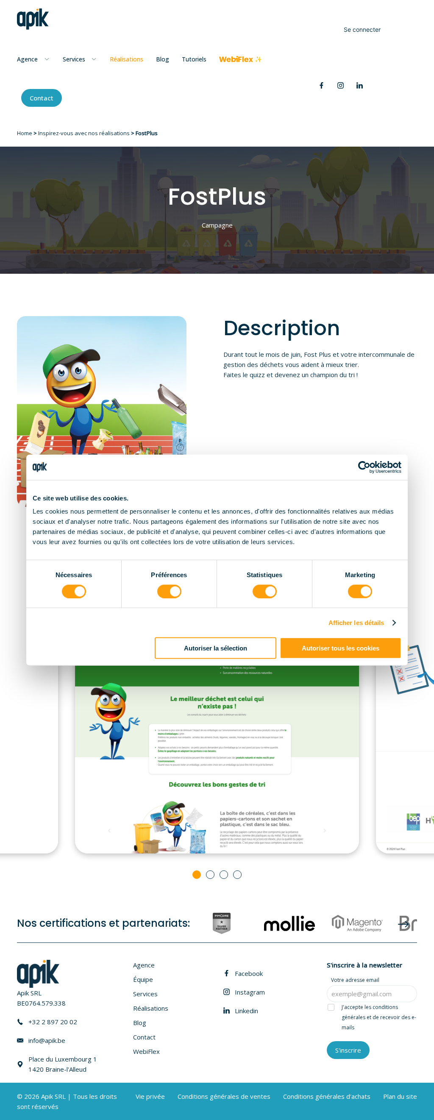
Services (145, 993)
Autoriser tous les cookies (340, 648)
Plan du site (400, 1096)
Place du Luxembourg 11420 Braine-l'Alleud (62, 1064)
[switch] (169, 591)
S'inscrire (348, 1050)
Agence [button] (27, 59)
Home (24, 133)
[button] (415, 1092)
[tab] (196, 874)
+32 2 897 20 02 (52, 1021)
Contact (41, 98)
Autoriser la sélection (215, 648)
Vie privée (150, 1096)
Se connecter (362, 29)
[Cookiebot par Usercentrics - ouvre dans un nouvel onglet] (364, 467)
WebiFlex (146, 1051)
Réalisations (126, 59)
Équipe (143, 979)
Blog (162, 59)
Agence (144, 965)
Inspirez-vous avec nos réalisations (84, 133)
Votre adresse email (355, 980)
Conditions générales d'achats (326, 1096)
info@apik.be (46, 1040)
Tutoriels (194, 59)
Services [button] (74, 59)
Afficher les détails (356, 622)
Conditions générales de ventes (224, 1096)
